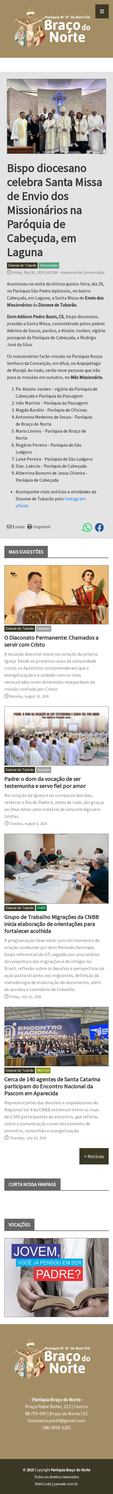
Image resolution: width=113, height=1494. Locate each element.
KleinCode (43, 1483)
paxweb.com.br (66, 1483)
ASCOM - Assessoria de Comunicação (75, 272)
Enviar (18, 527)
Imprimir (41, 527)
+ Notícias (94, 1156)
